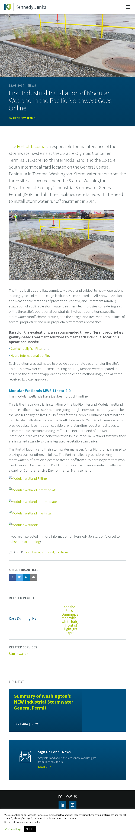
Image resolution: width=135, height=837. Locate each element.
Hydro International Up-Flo (30, 355)
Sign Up (43, 767)
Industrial (47, 552)
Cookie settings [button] (13, 829)
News (32, 85)
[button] (12, 577)
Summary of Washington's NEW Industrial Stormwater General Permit (43, 702)
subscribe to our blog (24, 541)
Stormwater (18, 653)
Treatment (62, 552)
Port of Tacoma (31, 146)
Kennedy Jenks (24, 118)
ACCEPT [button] (30, 829)
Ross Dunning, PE (22, 618)
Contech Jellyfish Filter (26, 348)
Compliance (32, 552)
